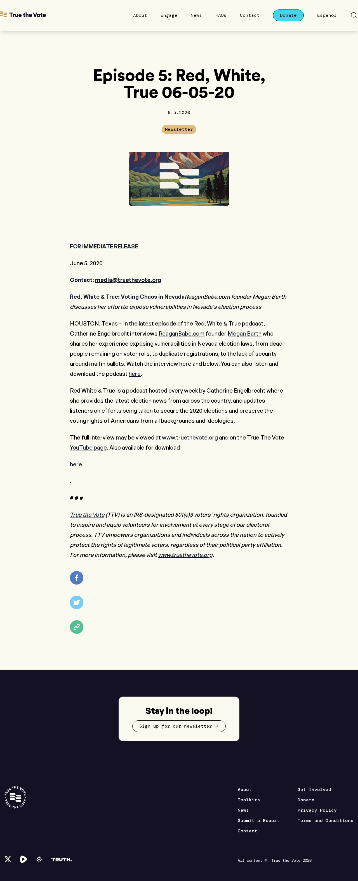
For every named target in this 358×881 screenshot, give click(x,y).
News (243, 810)
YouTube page (88, 447)
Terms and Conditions (326, 820)
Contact (247, 831)
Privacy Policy (317, 810)
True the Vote (87, 514)
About (245, 789)
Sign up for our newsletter (175, 726)
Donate (306, 800)
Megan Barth (245, 333)
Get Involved (314, 789)
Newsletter (179, 129)
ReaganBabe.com (181, 333)
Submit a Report (259, 820)
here (135, 373)
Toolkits (249, 800)
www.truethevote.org (190, 437)
